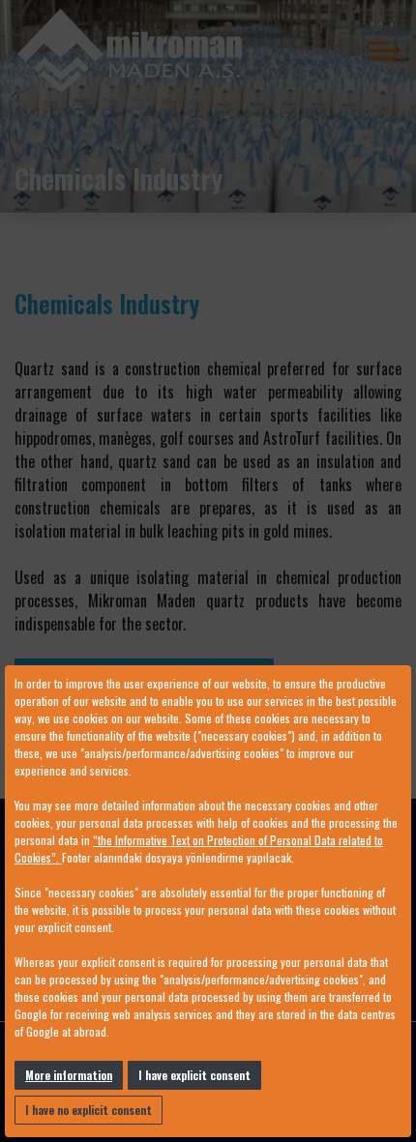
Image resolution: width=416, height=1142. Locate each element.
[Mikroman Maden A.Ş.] (130, 51)
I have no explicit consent (88, 1109)
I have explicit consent (194, 1075)
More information (68, 1075)
